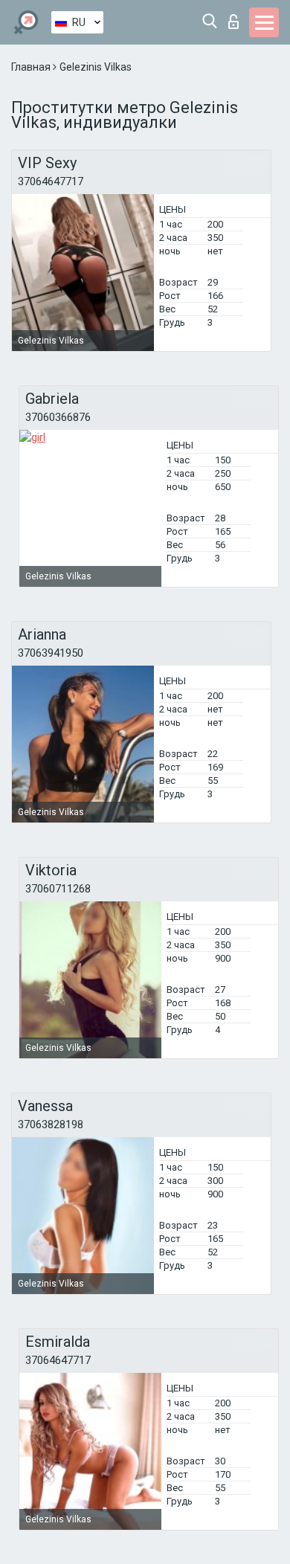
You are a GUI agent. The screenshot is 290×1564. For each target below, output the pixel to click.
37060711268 (58, 888)
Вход (236, 17)
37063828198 (50, 1124)
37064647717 (50, 181)
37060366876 (58, 417)
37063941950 (50, 653)
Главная (32, 67)
